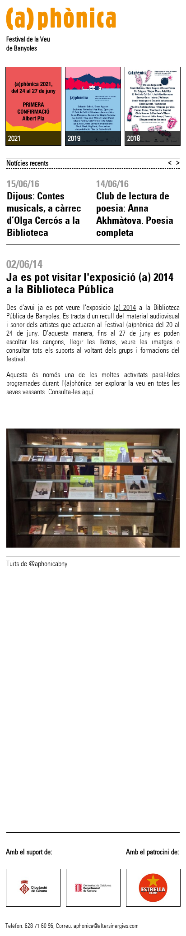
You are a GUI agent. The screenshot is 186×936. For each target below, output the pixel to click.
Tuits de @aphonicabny (36, 563)
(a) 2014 (125, 307)
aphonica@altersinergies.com (106, 926)
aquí (87, 391)
